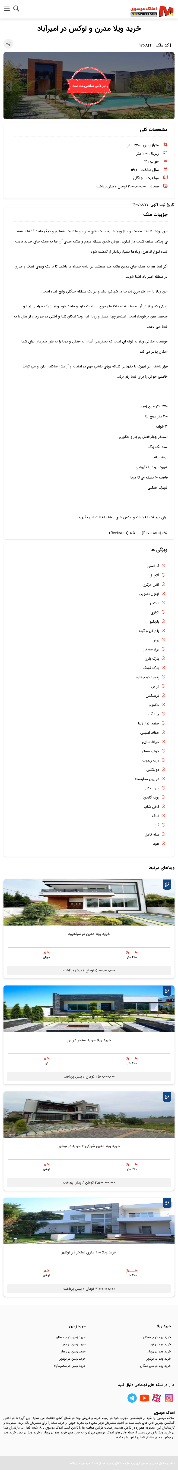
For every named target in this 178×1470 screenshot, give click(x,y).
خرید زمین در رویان (73, 1351)
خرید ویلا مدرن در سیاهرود (89, 934)
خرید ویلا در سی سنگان (155, 1365)
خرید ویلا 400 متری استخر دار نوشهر (89, 1252)
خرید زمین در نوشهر (72, 1358)
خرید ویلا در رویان (159, 1351)
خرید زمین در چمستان (71, 1337)
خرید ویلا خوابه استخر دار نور (89, 1040)
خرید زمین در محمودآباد (70, 1365)
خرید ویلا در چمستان (157, 1337)
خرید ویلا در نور (160, 1344)
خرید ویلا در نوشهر (158, 1358)
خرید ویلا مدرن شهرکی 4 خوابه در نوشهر (89, 1146)
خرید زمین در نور (74, 1344)
